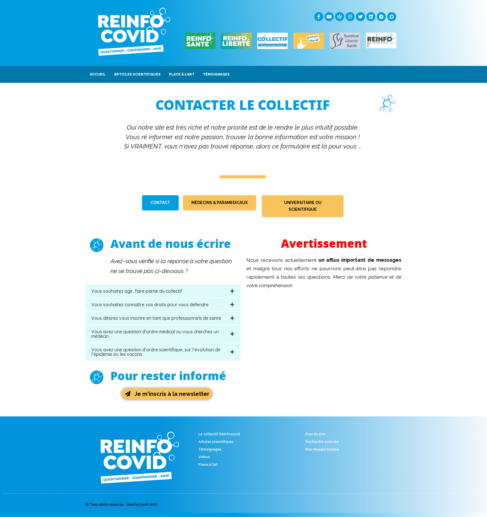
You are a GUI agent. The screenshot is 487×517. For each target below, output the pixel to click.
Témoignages (210, 449)
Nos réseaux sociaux (322, 449)
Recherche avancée (322, 442)
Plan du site (315, 434)
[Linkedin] (370, 16)
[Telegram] (381, 16)
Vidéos (204, 457)
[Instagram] (350, 16)
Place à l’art (208, 465)
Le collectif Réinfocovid (219, 434)
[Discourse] (391, 16)
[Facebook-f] (318, 16)
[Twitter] (360, 16)
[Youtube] (329, 16)
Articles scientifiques (216, 442)
